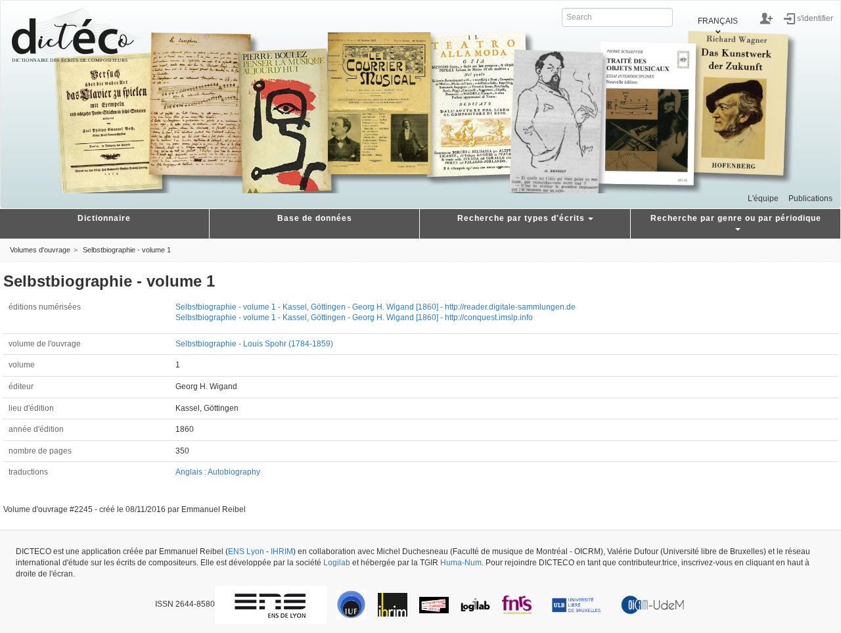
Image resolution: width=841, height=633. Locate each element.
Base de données (314, 218)
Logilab (336, 562)
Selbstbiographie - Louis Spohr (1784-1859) (254, 343)
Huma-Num (461, 562)
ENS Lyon (246, 551)
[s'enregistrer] (766, 18)
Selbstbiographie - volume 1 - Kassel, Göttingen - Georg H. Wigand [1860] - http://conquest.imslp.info (354, 317)
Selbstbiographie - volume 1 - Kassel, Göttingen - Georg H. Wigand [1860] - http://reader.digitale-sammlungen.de (375, 307)
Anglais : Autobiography (217, 472)
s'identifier (815, 17)
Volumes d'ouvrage (40, 250)
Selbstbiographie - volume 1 (127, 250)
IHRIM (282, 551)
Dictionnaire (104, 218)
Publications (810, 198)
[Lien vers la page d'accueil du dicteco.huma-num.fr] (75, 35)
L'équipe (763, 198)
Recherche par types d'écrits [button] (521, 218)
